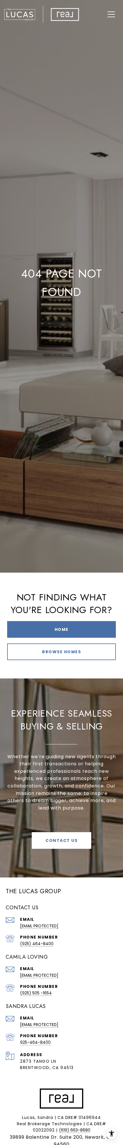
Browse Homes (61, 652)
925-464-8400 (35, 1042)
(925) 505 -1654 (36, 993)
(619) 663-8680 (74, 1130)
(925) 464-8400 (36, 944)
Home (62, 629)
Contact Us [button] (61, 840)
